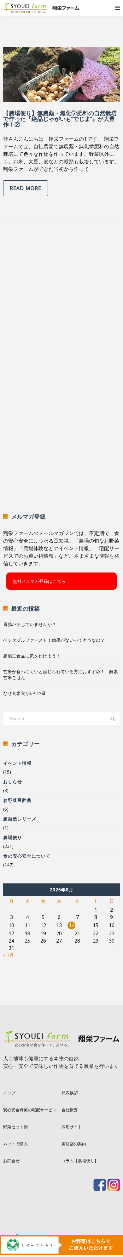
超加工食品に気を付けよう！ (32, 656)
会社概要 (70, 1110)
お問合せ (11, 1161)
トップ (9, 1093)
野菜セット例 (15, 1127)
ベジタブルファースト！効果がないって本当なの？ (54, 640)
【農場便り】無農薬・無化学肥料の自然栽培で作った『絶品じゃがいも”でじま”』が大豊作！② (60, 118)
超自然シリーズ (19, 819)
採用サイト (72, 1127)
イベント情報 (17, 763)
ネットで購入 (15, 1144)
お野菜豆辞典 (17, 800)
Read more (25, 188)
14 (71, 925)
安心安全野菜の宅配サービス (29, 1110)
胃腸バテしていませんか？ (29, 624)
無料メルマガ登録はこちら (39, 581)
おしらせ (12, 782)
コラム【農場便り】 (80, 1161)
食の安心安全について (26, 856)
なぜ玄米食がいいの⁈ (24, 693)
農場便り (12, 837)
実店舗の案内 (74, 1144)
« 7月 (8, 955)
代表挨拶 (70, 1093)
